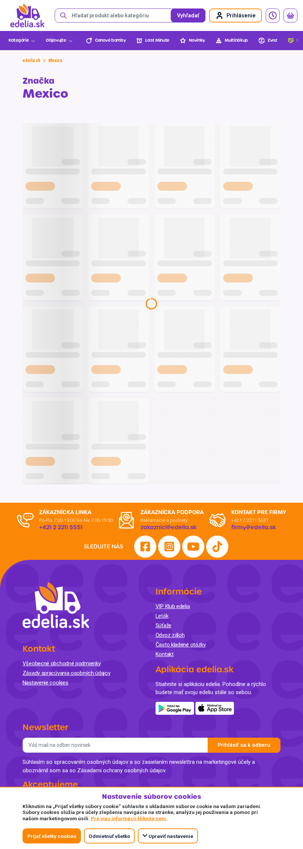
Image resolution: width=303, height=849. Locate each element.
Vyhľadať (188, 16)
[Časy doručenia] (273, 15)
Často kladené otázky (181, 644)
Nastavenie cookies (45, 682)
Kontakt (165, 654)
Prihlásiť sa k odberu (244, 745)
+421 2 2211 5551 (249, 520)
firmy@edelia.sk (253, 527)
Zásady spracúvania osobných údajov (66, 673)
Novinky (197, 40)
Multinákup (236, 40)
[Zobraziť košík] (290, 15)
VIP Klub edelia (173, 606)
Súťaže (163, 625)
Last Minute (157, 40)
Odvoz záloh (170, 635)
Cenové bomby (110, 40)
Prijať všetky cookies (51, 836)
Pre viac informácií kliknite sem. (129, 818)
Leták (162, 616)
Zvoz (272, 40)
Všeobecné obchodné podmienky (62, 663)
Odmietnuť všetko (109, 836)
